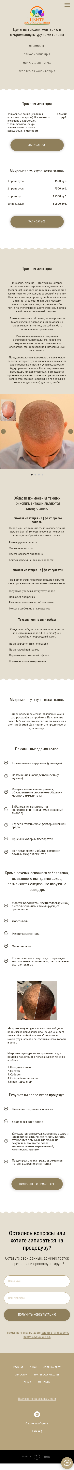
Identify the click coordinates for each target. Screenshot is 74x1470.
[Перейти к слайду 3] (39, 474)
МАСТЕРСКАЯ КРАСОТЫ (46, 1374)
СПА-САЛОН (21, 1374)
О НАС (33, 1367)
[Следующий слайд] (70, 431)
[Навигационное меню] (67, 5)
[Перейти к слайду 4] (42, 474)
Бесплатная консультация (37, 71)
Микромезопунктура (37, 63)
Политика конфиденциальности (37, 1398)
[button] (37, 145)
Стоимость (37, 46)
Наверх (36, 1431)
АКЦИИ (27, 1382)
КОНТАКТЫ (44, 1382)
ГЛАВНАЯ (18, 1367)
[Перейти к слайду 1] (32, 474)
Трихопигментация (37, 54)
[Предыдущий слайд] (3, 431)
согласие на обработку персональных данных (46, 1334)
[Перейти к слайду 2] (35, 474)
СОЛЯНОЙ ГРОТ (52, 1367)
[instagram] (37, 1414)
